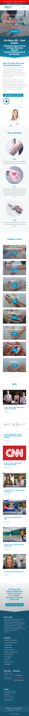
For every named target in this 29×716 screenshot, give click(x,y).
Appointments (14, 31)
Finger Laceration (9, 662)
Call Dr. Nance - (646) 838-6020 (14, 604)
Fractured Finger (9, 654)
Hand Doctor (8, 708)
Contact (18, 710)
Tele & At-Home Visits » (20, 1)
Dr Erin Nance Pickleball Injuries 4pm (13, 518)
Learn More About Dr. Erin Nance (13, 95)
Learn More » (7, 632)
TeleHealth (7, 664)
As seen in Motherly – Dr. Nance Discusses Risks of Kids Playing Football (13, 435)
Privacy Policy (11, 710)
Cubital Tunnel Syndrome (11, 652)
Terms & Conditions (17, 708)
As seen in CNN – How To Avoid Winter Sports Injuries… (12, 463)
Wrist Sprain (8, 657)
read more (7, 412)
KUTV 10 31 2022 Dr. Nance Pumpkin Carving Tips (14, 491)
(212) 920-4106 (11, 699)
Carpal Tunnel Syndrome (11, 640)
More (14, 253)
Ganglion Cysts (8, 645)
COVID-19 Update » (8, 1)
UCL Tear (7, 659)
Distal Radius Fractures (11, 642)
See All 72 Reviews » (19, 680)
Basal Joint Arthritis (10, 650)
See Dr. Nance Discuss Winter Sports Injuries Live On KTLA (14, 408)
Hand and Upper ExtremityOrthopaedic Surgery (14, 17)
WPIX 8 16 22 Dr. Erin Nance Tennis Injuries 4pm (14, 545)
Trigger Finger (8, 647)
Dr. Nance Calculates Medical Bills (13, 572)
